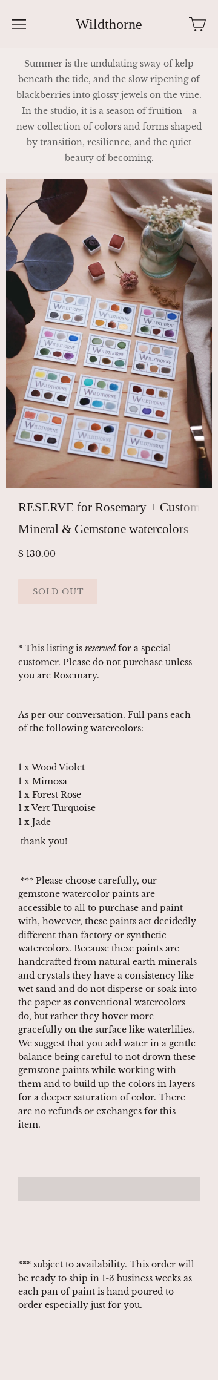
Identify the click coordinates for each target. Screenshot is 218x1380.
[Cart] (197, 24)
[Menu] (19, 24)
